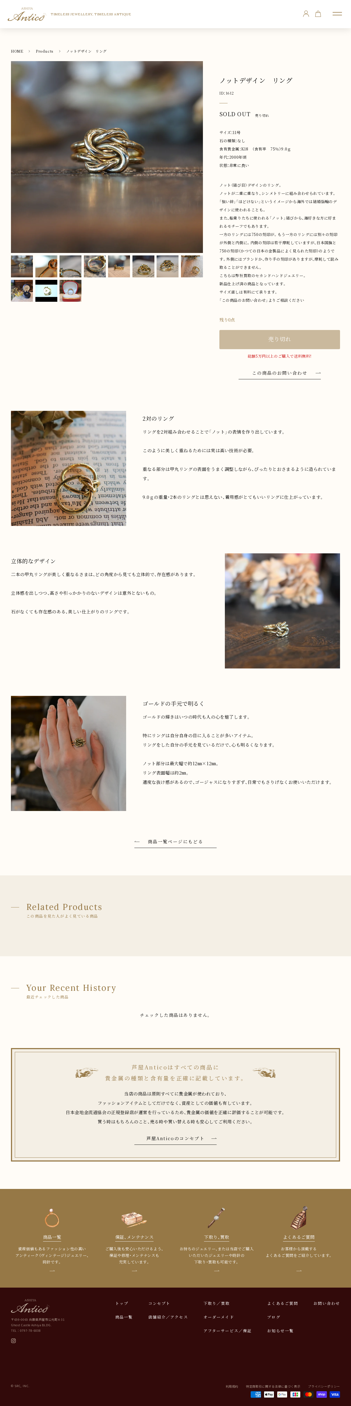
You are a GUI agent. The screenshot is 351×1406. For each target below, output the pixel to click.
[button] (337, 13)
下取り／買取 (216, 1303)
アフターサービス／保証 (227, 1330)
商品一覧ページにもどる (175, 841)
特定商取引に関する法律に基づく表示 (273, 1386)
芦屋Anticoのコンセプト (175, 1138)
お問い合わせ (326, 1303)
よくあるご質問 (282, 1303)
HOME (17, 51)
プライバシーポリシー (324, 1386)
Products (44, 51)
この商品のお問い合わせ (279, 373)
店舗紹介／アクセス (168, 1317)
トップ (121, 1303)
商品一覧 (124, 1317)
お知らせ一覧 (280, 1330)
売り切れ (279, 339)
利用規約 (232, 1386)
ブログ (273, 1317)
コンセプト (159, 1303)
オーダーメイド (218, 1317)
